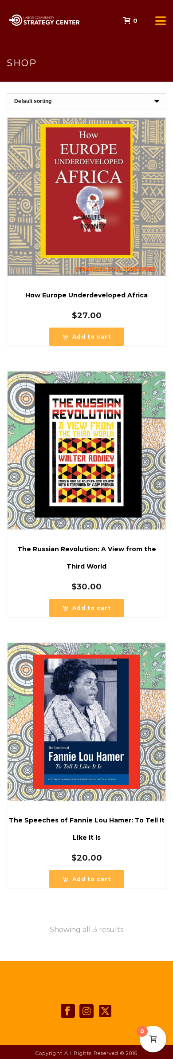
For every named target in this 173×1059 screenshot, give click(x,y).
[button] (86, 337)
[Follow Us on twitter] (105, 1011)
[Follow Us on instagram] (86, 1011)
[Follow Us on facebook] (68, 1011)
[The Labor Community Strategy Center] (4, 20)
